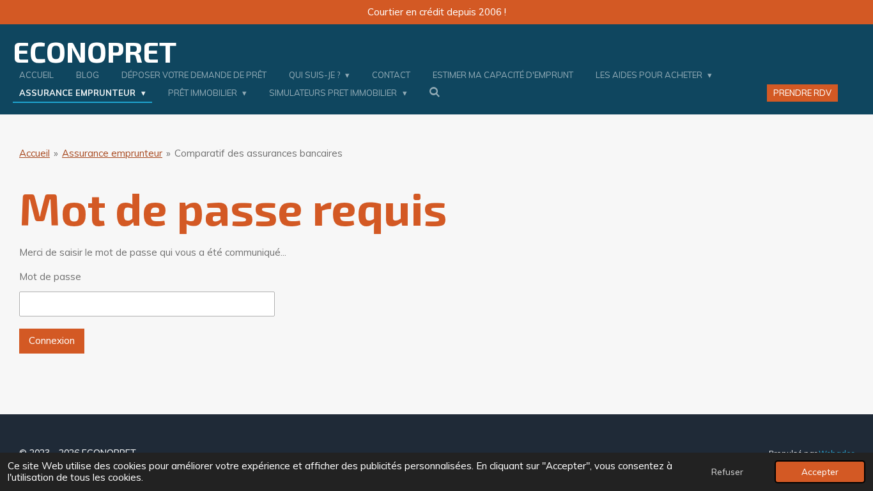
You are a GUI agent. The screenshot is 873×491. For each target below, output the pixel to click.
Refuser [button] (727, 471)
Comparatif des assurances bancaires (258, 153)
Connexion (52, 340)
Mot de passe (50, 276)
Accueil (34, 153)
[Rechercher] (435, 92)
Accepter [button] (819, 471)
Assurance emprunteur (112, 153)
